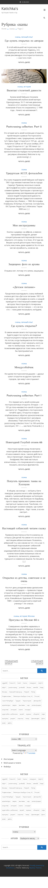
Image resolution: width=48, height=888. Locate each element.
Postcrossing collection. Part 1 (24, 395)
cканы (17, 37)
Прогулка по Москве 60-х (24, 620)
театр (27, 718)
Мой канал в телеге (12, 763)
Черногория (27, 701)
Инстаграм (8, 759)
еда (28, 705)
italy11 (4, 687)
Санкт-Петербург (7, 701)
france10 (12, 683)
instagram (33, 683)
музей (22, 714)
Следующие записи (37, 662)
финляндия (35, 718)
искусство (5, 710)
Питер (33, 692)
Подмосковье (6, 696)
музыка (28, 714)
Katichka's (9, 8)
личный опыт (27, 37)
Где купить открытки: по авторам (24, 41)
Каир (41, 687)
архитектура (6, 705)
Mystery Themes (35, 868)
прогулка (5, 718)
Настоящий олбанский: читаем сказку (24, 528)
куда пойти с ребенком (10, 714)
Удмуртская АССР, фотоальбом (24, 173)
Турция (18, 701)
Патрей (26, 692)
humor (25, 683)
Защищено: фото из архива (24, 264)
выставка (22, 705)
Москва (31, 616)
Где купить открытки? (24, 326)
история (27, 86)
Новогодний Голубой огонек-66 (24, 442)
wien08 (35, 687)
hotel (19, 683)
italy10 (40, 683)
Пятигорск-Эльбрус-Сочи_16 (22, 696)
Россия (37, 696)
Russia (29, 687)
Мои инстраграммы (24, 225)
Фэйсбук (7, 766)
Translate (31, 753)
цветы (10, 723)
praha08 (22, 687)
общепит (36, 714)
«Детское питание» (24, 287)
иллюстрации (36, 705)
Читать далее (24, 62)
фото (43, 718)
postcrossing (13, 687)
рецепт (12, 718)
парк (43, 714)
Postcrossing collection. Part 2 (24, 126)
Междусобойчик (24, 367)
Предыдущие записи (11, 662)
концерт (27, 710)
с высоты (20, 718)
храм (3, 723)
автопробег (37, 701)
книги (21, 710)
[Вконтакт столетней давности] (24, 76)
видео (15, 705)
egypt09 (4, 683)
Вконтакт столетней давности (24, 90)
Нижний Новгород (15, 692)
